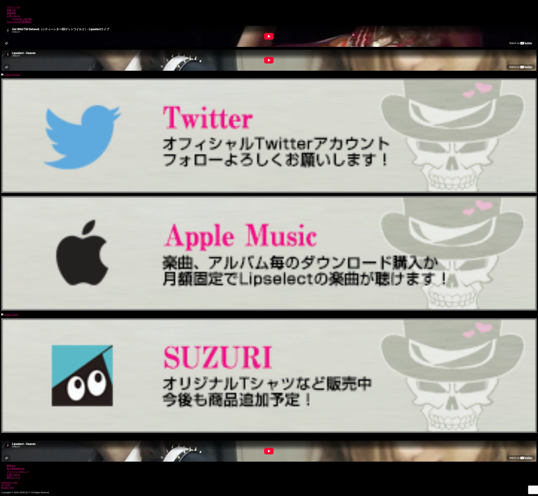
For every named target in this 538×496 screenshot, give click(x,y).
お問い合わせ (13, 16)
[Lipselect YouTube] (10, 75)
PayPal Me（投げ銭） (22, 19)
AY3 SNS (5, 485)
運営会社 (11, 466)
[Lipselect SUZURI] (269, 432)
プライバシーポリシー (18, 471)
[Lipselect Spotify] (9, 314)
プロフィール (13, 7)
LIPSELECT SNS (9, 482)
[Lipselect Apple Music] (269, 310)
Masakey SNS (7, 487)
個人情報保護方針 (16, 469)
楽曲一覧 (11, 10)
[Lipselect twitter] (269, 192)
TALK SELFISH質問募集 (19, 22)
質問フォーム (13, 477)
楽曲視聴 (11, 13)
